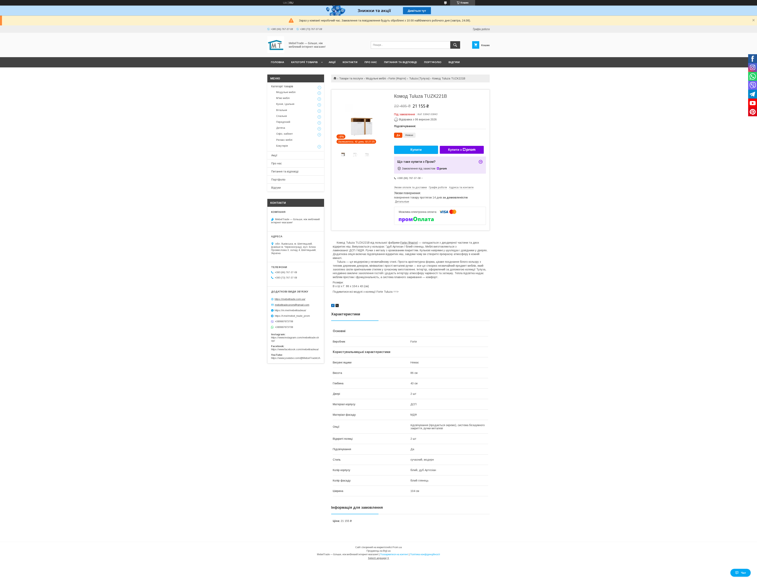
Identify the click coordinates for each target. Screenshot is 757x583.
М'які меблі (283, 98)
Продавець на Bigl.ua (378, 550)
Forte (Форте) (397, 78)
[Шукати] (455, 45)
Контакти (350, 62)
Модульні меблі (376, 78)
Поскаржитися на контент (394, 554)
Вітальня (281, 110)
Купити (416, 149)
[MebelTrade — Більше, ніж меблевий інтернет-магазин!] (275, 52)
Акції (332, 62)
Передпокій (283, 121)
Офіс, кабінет (284, 133)
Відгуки (454, 62)
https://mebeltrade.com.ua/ (290, 299)
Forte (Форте (408, 242)
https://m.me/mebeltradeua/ (290, 310)
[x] (337, 306)
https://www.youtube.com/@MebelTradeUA (295, 358)
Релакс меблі (284, 139)
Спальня (281, 116)
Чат (743, 572)
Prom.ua (397, 547)
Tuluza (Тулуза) (419, 78)
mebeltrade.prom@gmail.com (292, 304)
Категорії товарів (304, 62)
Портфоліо (432, 62)
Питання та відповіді (400, 62)
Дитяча (280, 127)
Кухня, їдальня (285, 103)
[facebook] (333, 306)
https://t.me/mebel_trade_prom (292, 315)
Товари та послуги (351, 78)
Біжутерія (282, 145)
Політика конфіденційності (425, 554)
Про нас (371, 62)
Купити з (455, 149)
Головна (277, 62)
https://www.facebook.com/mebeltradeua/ (295, 349)
